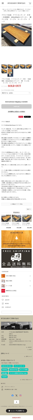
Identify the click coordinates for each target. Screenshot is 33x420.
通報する (29, 209)
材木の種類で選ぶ (11, 276)
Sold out (16, 106)
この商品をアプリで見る (16, 204)
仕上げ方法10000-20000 (7, 90)
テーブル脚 (9, 286)
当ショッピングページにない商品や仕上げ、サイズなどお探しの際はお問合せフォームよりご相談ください (16, 10)
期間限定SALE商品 (11, 290)
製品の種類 (9, 281)
